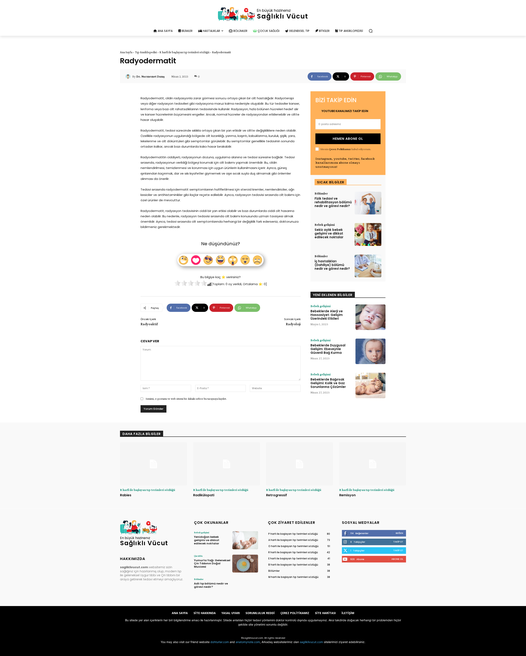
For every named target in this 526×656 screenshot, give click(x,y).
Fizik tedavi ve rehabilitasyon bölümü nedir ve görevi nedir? (333, 202)
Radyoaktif (149, 324)
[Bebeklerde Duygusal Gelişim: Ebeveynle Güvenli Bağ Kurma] (370, 351)
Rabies (125, 495)
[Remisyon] (372, 464)
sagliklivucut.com (311, 642)
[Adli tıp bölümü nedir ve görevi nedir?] (245, 587)
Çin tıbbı (198, 556)
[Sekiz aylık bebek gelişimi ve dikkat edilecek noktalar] (368, 234)
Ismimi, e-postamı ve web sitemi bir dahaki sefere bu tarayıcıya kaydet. (186, 398)
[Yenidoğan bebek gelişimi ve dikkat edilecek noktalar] (245, 540)
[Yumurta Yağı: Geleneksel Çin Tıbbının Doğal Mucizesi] (245, 564)
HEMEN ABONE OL (348, 138)
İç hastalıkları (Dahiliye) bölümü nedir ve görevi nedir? (332, 265)
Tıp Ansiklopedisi (146, 52)
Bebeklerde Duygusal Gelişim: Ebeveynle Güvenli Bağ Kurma (327, 349)
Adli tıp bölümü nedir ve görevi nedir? (211, 585)
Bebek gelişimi (325, 224)
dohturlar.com (219, 642)
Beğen (399, 533)
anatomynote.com (248, 642)
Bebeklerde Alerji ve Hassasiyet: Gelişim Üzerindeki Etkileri (326, 315)
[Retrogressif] (299, 464)
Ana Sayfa (126, 52)
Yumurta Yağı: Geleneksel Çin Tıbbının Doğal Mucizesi (212, 563)
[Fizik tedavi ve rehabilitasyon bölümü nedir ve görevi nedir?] (368, 203)
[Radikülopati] (226, 464)
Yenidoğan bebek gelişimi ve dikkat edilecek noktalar (206, 540)
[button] (371, 31)
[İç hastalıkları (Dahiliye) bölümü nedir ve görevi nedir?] (368, 266)
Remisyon (347, 495)
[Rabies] (153, 464)
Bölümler (321, 193)
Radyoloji (293, 324)
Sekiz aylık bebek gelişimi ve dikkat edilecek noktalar (329, 233)
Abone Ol (397, 559)
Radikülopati (203, 495)
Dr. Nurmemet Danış (150, 76)
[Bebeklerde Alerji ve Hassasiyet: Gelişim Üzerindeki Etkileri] (370, 317)
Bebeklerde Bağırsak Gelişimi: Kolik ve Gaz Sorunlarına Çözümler (328, 383)
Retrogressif (276, 495)
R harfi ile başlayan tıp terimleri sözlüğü (184, 52)
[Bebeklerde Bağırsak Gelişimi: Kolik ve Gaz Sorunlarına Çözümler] (370, 385)
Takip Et (398, 541)
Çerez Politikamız (340, 149)
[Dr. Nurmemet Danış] (128, 76)
